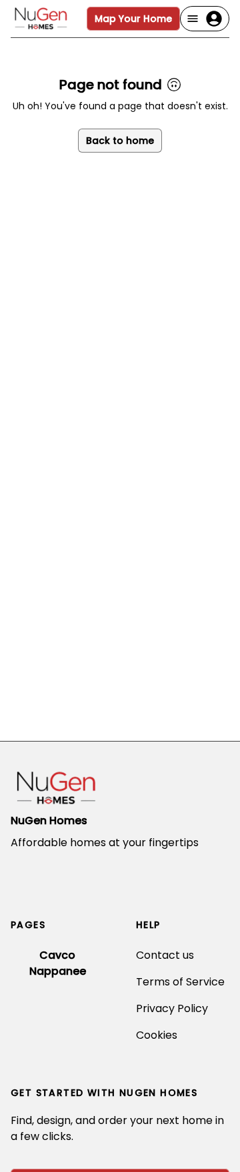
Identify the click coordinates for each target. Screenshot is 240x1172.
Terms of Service (180, 981)
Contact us (165, 955)
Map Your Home (133, 18)
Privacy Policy (172, 1008)
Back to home (120, 140)
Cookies (156, 1035)
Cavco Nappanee (57, 963)
